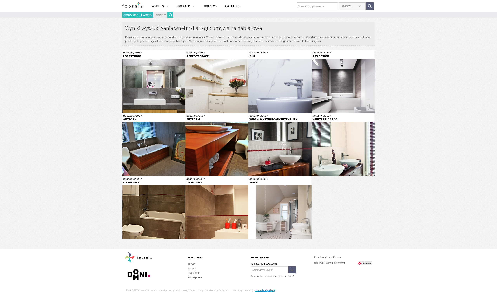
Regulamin (194, 272)
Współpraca (195, 277)
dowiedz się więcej (265, 290)
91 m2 (343, 81)
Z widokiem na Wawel (343, 144)
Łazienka (153, 207)
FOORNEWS (209, 6)
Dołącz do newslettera (264, 263)
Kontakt (192, 268)
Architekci (232, 6)
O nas (191, 263)
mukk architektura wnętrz (280, 207)
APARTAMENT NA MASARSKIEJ (153, 81)
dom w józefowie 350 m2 (153, 144)
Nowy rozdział (216, 81)
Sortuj (159, 14)
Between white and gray (280, 144)
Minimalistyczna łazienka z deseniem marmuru (280, 81)
